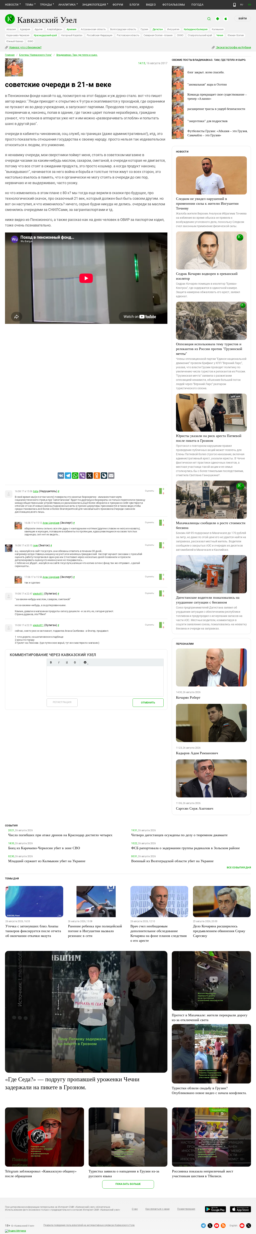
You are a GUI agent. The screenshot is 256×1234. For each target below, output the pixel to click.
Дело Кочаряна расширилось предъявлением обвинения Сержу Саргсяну (219, 931)
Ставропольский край (200, 35)
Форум (118, 4)
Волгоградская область (123, 29)
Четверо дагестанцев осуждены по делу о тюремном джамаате (179, 834)
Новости (12, 4)
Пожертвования (186, 1209)
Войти (243, 18)
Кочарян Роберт (188, 697)
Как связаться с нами (157, 1209)
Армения (71, 29)
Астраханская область (93, 29)
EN (249, 4)
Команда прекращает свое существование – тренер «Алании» (217, 96)
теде (35, 545)
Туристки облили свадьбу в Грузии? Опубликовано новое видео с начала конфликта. (209, 1090)
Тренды (46, 4)
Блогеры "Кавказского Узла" (35, 55)
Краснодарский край (45, 35)
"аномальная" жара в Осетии (207, 84)
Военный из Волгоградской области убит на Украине (172, 860)
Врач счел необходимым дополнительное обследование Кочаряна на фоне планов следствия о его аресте (158, 933)
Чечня (219, 35)
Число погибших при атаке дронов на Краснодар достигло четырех (60, 834)
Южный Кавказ (14, 41)
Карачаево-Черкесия (17, 35)
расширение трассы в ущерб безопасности (216, 109)
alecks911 (38, 593)
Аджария (25, 29)
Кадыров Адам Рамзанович (197, 752)
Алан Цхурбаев (51, 523)
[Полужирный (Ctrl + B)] (51, 662)
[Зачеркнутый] (75, 662)
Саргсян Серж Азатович (194, 808)
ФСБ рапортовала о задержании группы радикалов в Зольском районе (185, 847)
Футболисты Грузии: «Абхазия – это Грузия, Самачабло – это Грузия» (217, 133)
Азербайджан (54, 29)
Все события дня (239, 867)
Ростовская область (128, 35)
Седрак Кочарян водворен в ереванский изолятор (207, 276)
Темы (29, 4)
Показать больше (128, 1183)
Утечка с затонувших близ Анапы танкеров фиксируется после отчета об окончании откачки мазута (33, 931)
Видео (151, 4)
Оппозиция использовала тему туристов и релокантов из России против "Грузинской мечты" (209, 348)
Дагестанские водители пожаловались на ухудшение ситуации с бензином (207, 600)
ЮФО (30, 41)
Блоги (134, 4)
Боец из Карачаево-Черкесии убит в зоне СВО (44, 847)
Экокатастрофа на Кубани (233, 47)
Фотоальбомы (173, 4)
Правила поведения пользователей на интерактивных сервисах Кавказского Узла (89, 1225)
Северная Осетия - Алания (158, 35)
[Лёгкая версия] (234, 5)
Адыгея (39, 29)
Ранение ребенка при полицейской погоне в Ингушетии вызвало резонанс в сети (95, 931)
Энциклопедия (94, 4)
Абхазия (11, 29)
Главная (10, 55)
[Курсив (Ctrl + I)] (59, 662)
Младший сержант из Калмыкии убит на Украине (46, 860)
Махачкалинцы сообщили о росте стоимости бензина (210, 525)
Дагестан (158, 29)
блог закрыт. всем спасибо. (205, 72)
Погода (197, 4)
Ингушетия (173, 29)
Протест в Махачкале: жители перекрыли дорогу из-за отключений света (209, 1017)
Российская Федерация (99, 35)
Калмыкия (217, 29)
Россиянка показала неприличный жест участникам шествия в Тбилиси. (202, 1173)
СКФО (180, 35)
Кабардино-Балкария (196, 29)
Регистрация (62, 702)
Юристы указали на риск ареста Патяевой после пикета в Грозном (208, 438)
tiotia (35, 491)
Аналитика (67, 4)
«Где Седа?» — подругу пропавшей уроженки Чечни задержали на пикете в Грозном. (72, 1083)
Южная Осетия (236, 35)
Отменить (148, 702)
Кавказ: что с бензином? (25, 47)
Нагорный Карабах (71, 35)
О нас (135, 1209)
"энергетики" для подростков (207, 121)
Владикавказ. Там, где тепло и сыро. (77, 55)
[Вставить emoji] (85, 662)
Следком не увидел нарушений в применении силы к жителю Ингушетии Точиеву (207, 203)
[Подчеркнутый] (67, 662)
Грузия (144, 29)
